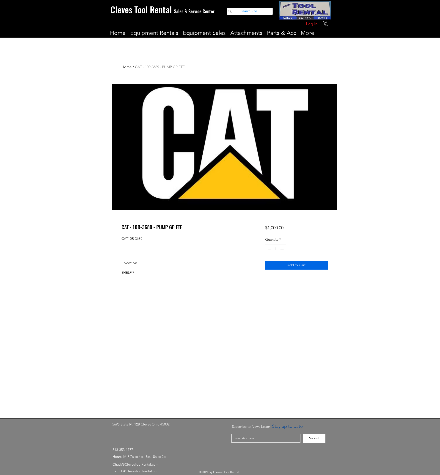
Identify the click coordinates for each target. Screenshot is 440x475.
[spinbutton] (275, 249)
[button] (326, 23)
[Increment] (282, 249)
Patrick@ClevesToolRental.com (136, 471)
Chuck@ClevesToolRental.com (136, 464)
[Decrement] (269, 249)
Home (126, 67)
